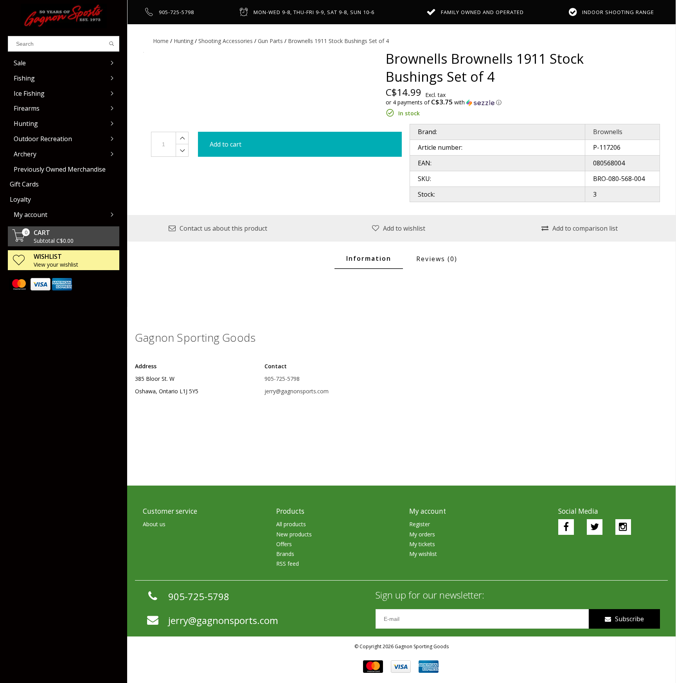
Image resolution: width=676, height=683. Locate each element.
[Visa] (40, 284)
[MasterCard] (18, 284)
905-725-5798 (282, 378)
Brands (285, 554)
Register (419, 524)
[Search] (111, 44)
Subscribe (629, 619)
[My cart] (19, 239)
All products (291, 524)
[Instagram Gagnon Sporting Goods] (623, 527)
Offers (284, 544)
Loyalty (20, 199)
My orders (422, 534)
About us (154, 524)
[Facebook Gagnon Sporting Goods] (566, 527)
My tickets (422, 544)
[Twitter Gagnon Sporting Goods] (594, 527)
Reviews (436, 259)
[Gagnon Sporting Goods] (63, 16)
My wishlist (423, 554)
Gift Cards (24, 184)
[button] (511, 102)
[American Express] (61, 284)
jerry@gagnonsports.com (296, 391)
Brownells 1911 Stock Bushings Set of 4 (338, 41)
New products (294, 534)
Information (368, 258)
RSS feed (287, 563)
